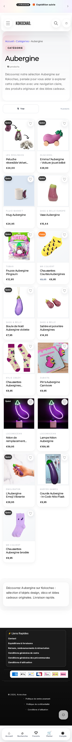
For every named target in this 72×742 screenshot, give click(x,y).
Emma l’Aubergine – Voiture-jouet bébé (52, 161)
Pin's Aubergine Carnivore (50, 384)
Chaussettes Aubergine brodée (17, 551)
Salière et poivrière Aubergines (51, 328)
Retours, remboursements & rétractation (28, 648)
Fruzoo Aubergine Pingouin (17, 272)
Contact (12, 638)
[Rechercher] (56, 23)
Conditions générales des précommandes (29, 658)
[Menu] (8, 23)
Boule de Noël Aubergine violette (17, 328)
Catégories (22, 41)
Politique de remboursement (38, 699)
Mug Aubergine (16, 214)
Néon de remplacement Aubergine (15, 439)
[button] (66, 23)
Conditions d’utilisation (38, 709)
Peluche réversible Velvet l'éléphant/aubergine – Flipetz (16, 161)
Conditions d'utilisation (20, 662)
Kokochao (22, 694)
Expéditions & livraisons (20, 643)
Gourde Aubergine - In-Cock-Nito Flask (52, 495)
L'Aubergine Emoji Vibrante (15, 495)
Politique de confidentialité (38, 704)
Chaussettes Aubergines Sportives (13, 384)
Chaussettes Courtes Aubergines (52, 272)
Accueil (9, 41)
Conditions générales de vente (23, 653)
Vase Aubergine (50, 214)
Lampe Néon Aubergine (48, 439)
